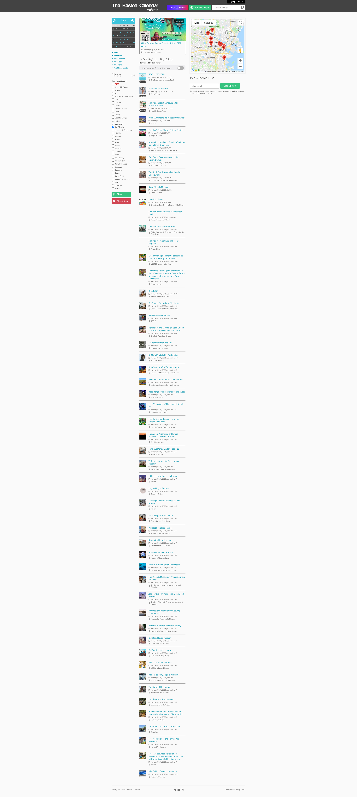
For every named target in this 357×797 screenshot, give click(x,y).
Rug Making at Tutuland (159, 488)
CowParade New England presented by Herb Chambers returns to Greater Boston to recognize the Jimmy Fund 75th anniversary (167, 274)
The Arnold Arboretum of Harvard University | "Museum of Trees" (163, 435)
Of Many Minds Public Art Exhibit (163, 355)
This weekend (119, 58)
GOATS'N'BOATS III (157, 74)
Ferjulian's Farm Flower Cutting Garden (166, 130)
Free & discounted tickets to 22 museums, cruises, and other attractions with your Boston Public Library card (166, 756)
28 (124, 29)
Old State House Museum (160, 638)
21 (131, 39)
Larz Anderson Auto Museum (161, 699)
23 (113, 43)
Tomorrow (118, 55)
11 (120, 36)
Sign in (240, 1)
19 (124, 39)
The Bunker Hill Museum (159, 687)
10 (117, 36)
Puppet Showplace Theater (160, 527)
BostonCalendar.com (135, 5)
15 (134, 36)
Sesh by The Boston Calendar (122, 789)
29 (127, 29)
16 (113, 39)
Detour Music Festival (158, 88)
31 (117, 46)
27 (120, 29)
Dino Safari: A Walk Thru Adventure (164, 367)
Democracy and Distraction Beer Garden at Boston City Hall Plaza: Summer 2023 (166, 329)
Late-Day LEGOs (156, 199)
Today (116, 52)
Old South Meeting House (160, 650)
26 (117, 29)
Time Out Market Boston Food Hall (164, 448)
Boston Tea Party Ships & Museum (163, 674)
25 (113, 29)
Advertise (137, 789)
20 (127, 39)
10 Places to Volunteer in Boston (163, 476)
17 (117, 39)
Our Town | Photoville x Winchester (164, 303)
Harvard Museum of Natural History (164, 564)
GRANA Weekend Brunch (159, 315)
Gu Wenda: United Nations (160, 342)
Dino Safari (153, 291)
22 (134, 39)
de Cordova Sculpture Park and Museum (166, 379)
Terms (227, 789)
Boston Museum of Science (161, 552)
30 (131, 29)
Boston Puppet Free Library (161, 515)
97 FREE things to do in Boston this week (167, 117)
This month (118, 65)
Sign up (232, 1)
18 (120, 39)
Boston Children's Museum (160, 540)
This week (118, 62)
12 (124, 36)
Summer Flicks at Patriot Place (162, 226)
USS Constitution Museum (160, 662)
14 (131, 36)
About (243, 789)
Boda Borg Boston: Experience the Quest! (167, 391)
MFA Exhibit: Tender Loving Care (163, 771)
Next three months (121, 68)
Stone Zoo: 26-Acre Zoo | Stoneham (164, 726)
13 (127, 36)
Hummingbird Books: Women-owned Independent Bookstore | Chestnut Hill (166, 713)
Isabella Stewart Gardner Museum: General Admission (164, 420)
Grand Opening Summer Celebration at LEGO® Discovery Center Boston (166, 257)
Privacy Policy (235, 789)
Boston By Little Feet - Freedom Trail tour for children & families (167, 143)
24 (117, 43)
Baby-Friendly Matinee (158, 187)
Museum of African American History (165, 625)
